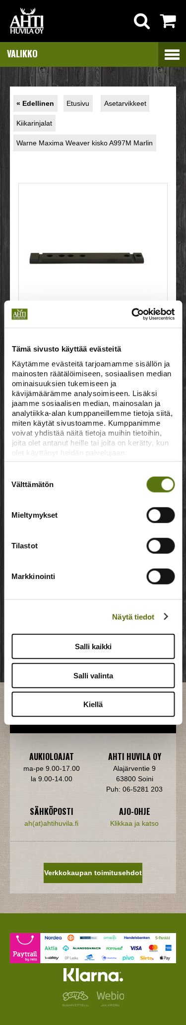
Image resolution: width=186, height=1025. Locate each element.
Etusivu (77, 103)
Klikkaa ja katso (134, 823)
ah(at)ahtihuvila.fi (51, 823)
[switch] (160, 515)
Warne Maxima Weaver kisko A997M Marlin (84, 143)
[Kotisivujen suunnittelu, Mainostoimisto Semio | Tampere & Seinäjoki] (77, 1004)
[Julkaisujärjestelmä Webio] (108, 1004)
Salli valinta (93, 675)
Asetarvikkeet (125, 103)
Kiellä (93, 704)
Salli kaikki (93, 646)
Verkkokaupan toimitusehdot (93, 873)
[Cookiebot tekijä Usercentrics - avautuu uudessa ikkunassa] (132, 314)
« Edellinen (35, 103)
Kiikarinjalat (34, 123)
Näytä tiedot (133, 616)
